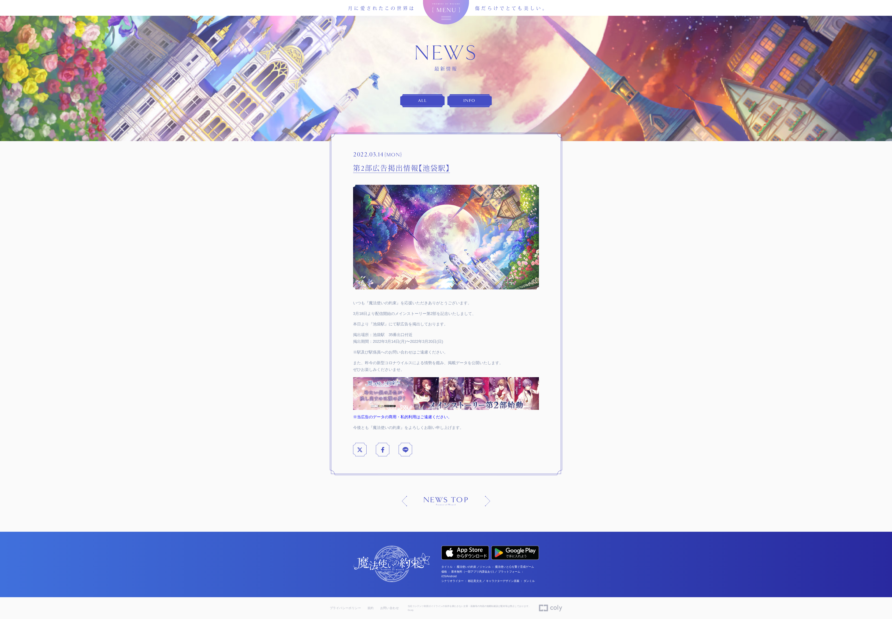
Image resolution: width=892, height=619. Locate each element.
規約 (370, 608)
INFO (469, 100)
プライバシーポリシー (345, 608)
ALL (422, 100)
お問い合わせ (389, 608)
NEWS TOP (446, 501)
